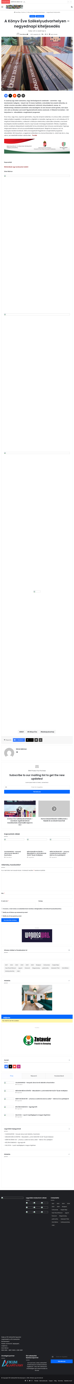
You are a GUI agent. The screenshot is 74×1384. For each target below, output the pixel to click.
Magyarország (36, 968)
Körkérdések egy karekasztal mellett (16, 167)
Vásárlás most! (68, 1380)
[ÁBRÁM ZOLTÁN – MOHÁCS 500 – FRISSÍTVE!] (44, 1208)
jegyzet (20, 968)
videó (18, 971)
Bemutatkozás (43, 1380)
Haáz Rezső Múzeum (10, 968)
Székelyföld (40, 16)
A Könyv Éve (32, 732)
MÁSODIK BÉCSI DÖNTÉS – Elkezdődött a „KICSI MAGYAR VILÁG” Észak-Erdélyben (36, 853)
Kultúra (23, 12)
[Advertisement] (37, 1171)
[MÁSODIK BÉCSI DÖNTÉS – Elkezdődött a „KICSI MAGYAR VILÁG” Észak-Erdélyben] (37, 844)
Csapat (51, 1380)
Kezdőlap (17, 12)
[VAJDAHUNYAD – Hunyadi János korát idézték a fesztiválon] (14, 844)
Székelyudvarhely (48, 732)
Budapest (38, 965)
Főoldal (36, 1380)
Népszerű (34, 1076)
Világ (55, 1380)
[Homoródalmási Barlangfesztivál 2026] (37, 1208)
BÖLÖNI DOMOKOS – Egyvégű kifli (26, 1107)
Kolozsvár (27, 968)
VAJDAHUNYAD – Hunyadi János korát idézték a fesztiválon (12, 853)
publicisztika (45, 968)
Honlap (40, 901)
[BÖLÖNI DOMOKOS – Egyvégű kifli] (9, 1109)
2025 (27, 965)
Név (3, 893)
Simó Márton (23, 34)
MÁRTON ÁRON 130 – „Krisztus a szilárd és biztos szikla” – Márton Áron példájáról (34, 2)
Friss (11, 1076)
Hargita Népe (55, 965)
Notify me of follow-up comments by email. (15, 912)
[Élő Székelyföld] (14, 7)
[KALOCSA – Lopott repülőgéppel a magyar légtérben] (9, 1117)
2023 (16, 965)
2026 (32, 965)
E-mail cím (4, 901)
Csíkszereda (46, 965)
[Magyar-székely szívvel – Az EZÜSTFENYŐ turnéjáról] (37, 1213)
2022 (11, 965)
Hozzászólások (59, 1076)
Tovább (34, 135)
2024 (22, 965)
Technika (60, 1380)
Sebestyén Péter (55, 968)
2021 (22, 732)
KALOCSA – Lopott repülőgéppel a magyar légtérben (32, 1115)
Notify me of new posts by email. (12, 916)
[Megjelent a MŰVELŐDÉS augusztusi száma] (44, 1213)
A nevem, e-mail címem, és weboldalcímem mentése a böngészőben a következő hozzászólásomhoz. (32, 908)
